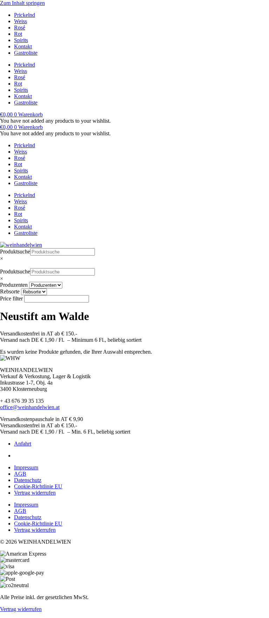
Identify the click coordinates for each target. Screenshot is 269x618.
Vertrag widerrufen (35, 493)
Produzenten (14, 285)
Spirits (21, 40)
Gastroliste (25, 53)
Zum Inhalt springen (22, 3)
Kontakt (23, 46)
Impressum (26, 467)
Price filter (11, 298)
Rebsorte (10, 291)
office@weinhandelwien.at (30, 407)
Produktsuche (15, 251)
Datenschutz (27, 480)
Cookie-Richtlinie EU (38, 486)
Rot (18, 34)
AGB (20, 474)
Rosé (19, 27)
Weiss (20, 21)
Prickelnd (24, 15)
